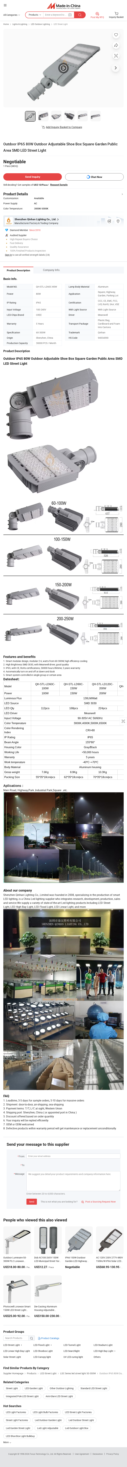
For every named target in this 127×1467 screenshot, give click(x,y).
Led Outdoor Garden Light (48, 1420)
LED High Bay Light (103, 1351)
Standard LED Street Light (94, 1388)
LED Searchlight (72, 1351)
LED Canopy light (42, 1356)
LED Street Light (61, 24)
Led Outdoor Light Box (76, 1428)
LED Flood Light (41, 1345)
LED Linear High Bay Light (16, 1351)
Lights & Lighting (19, 24)
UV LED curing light (73, 1356)
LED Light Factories (16, 1412)
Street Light (12, 1388)
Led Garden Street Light (18, 1428)
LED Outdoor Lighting (40, 24)
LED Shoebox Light (43, 1351)
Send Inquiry (32, 176)
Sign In (8, 254)
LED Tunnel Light (72, 1345)
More (6, 1442)
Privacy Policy (112, 1454)
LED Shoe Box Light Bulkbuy (20, 1436)
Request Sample (59, 184)
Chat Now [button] (96, 177)
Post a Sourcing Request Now (98, 1201)
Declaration (98, 1454)
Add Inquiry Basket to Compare (64, 127)
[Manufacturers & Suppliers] (63, 5)
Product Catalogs (50, 1338)
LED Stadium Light (103, 1345)
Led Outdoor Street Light (81, 1420)
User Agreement (82, 1454)
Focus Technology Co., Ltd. (42, 1454)
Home (6, 24)
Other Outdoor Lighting (62, 1388)
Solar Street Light (12, 1356)
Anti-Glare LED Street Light (59, 1396)
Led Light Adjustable (47, 1428)
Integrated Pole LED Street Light (22, 1396)
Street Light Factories (17, 1420)
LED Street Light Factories (78, 1412)
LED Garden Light (34, 1388)
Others (97, 1356)
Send (31, 1201)
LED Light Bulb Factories (45, 1412)
